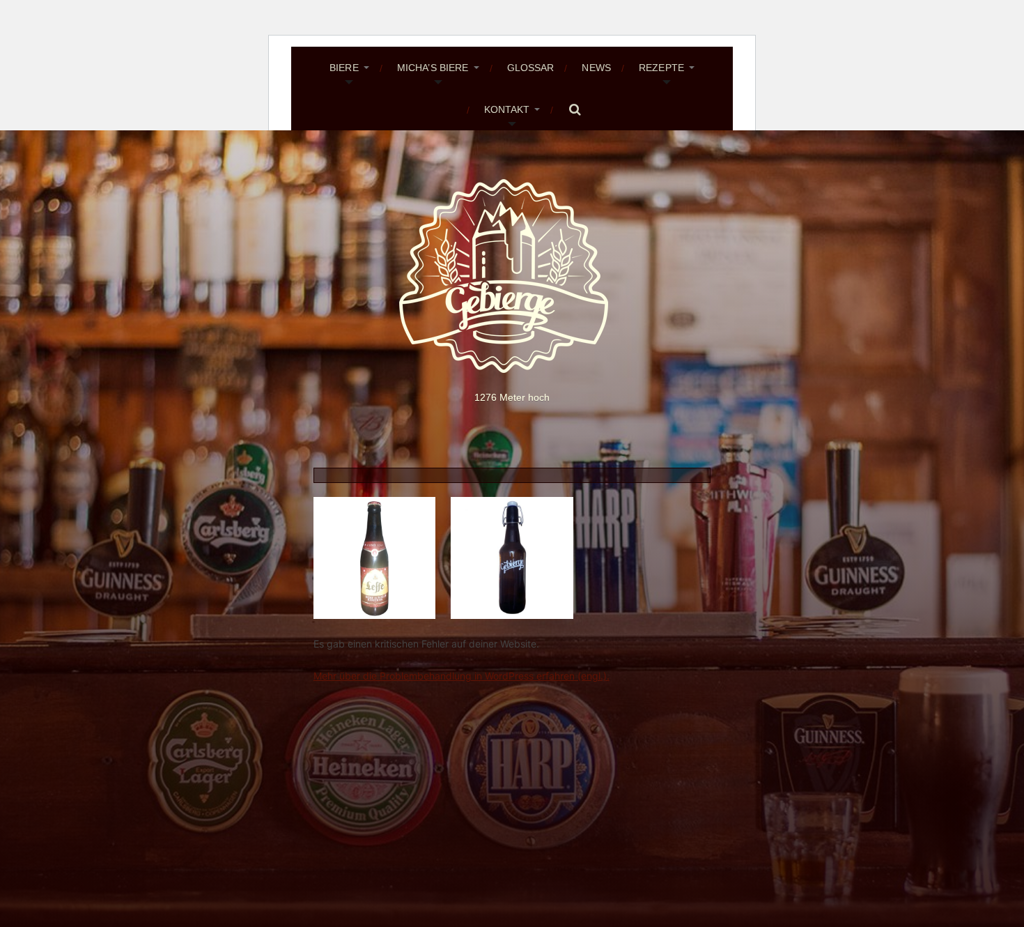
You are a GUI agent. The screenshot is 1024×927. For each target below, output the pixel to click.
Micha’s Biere (433, 67)
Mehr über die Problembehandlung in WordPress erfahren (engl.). (461, 676)
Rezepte (661, 67)
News (596, 67)
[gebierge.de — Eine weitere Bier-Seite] (512, 276)
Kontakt (507, 109)
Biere (344, 67)
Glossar (530, 67)
